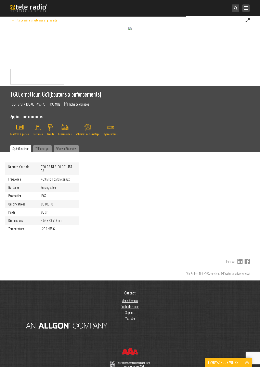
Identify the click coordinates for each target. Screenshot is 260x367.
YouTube (130, 318)
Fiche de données (79, 104)
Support (130, 312)
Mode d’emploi (130, 300)
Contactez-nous (130, 306)
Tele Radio (191, 273)
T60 (201, 273)
